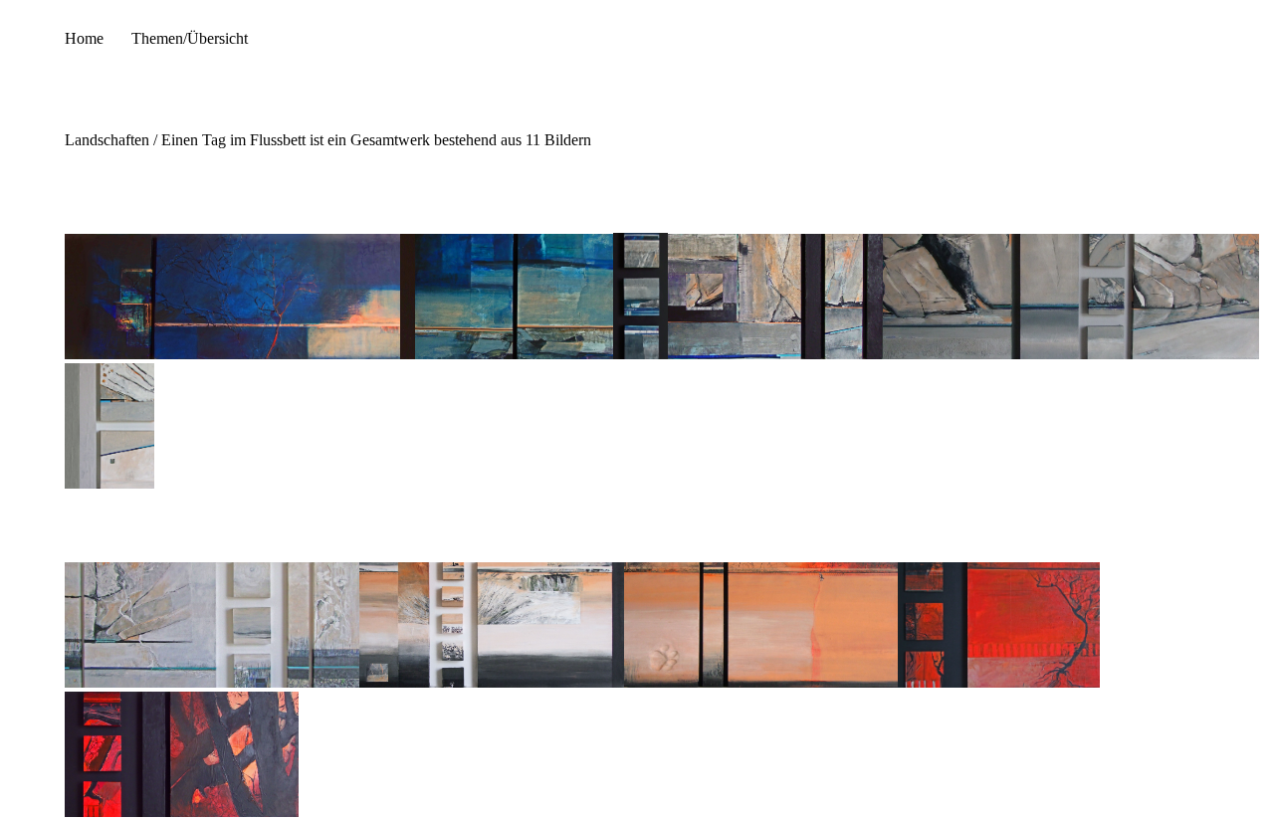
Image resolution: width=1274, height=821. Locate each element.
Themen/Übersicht (189, 38)
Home (84, 38)
